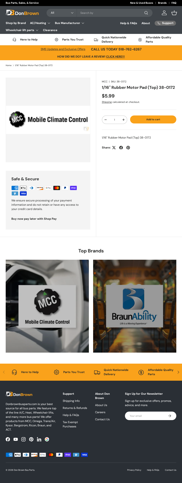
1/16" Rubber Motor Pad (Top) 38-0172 (34, 65)
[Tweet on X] (113, 147)
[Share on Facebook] (121, 147)
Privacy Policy (134, 470)
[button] (174, 13)
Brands (162, 2)
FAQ (174, 2)
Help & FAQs (128, 23)
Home (9, 65)
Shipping (107, 102)
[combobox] (99, 13)
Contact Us (102, 419)
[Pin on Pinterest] (128, 147)
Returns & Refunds (75, 408)
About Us (101, 405)
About (145, 23)
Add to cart (153, 119)
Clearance (50, 30)
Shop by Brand (16, 23)
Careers (100, 412)
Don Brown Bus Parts (24, 470)
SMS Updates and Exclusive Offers (63, 49)
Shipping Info (71, 401)
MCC (105, 81)
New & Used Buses (141, 2)
